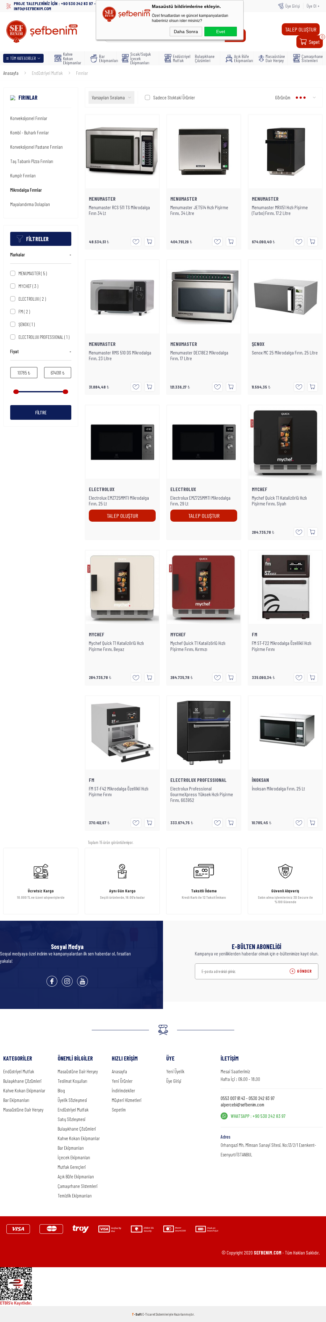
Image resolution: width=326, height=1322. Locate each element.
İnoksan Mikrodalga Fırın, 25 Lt (278, 788)
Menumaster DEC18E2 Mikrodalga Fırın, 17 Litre (199, 355)
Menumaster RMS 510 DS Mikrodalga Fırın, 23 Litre (120, 355)
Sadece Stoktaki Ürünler (174, 97)
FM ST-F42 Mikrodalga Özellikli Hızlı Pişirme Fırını (118, 791)
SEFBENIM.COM (267, 1252)
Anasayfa (119, 1071)
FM (24, 311)
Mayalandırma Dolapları (30, 204)
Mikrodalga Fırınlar (26, 190)
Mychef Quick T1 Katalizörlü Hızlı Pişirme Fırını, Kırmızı (197, 646)
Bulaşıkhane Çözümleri (205, 58)
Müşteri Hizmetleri (126, 1100)
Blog (61, 1090)
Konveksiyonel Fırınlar (28, 118)
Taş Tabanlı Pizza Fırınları (31, 161)
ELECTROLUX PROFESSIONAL (43, 337)
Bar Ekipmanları (105, 58)
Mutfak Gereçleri (72, 1167)
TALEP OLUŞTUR (300, 29)
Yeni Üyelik (175, 1071)
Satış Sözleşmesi (71, 1119)
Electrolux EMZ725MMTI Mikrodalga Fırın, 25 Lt (119, 500)
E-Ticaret (148, 1314)
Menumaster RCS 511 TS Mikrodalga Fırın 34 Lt (119, 210)
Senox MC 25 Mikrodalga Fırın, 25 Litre (285, 352)
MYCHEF (28, 286)
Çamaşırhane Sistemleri (310, 58)
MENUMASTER (32, 273)
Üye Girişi (292, 6)
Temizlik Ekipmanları (75, 1195)
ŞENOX (26, 324)
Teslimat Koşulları (72, 1081)
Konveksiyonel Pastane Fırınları (36, 147)
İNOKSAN (260, 779)
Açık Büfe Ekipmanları (241, 58)
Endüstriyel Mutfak (179, 58)
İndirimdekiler (123, 1090)
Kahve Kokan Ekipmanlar (72, 58)
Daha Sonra (186, 31)
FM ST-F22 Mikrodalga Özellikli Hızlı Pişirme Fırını (281, 646)
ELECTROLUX (32, 299)
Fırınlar (28, 97)
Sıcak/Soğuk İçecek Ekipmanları (140, 58)
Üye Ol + (313, 6)
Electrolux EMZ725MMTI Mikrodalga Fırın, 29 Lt (200, 500)
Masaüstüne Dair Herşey (275, 58)
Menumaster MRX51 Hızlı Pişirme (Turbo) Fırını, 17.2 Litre (280, 210)
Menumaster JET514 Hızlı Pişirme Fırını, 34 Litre (199, 210)
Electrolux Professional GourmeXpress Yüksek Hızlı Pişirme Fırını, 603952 (201, 794)
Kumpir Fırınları (23, 175)
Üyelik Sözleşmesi (72, 1100)
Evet (220, 31)
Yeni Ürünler (122, 1081)
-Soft (137, 1314)
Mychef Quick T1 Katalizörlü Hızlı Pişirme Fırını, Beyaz (116, 646)
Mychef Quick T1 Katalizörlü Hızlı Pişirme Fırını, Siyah (279, 500)
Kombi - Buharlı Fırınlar (29, 132)
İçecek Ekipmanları (74, 1157)
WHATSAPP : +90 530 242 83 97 (258, 1116)
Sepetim (119, 1109)
